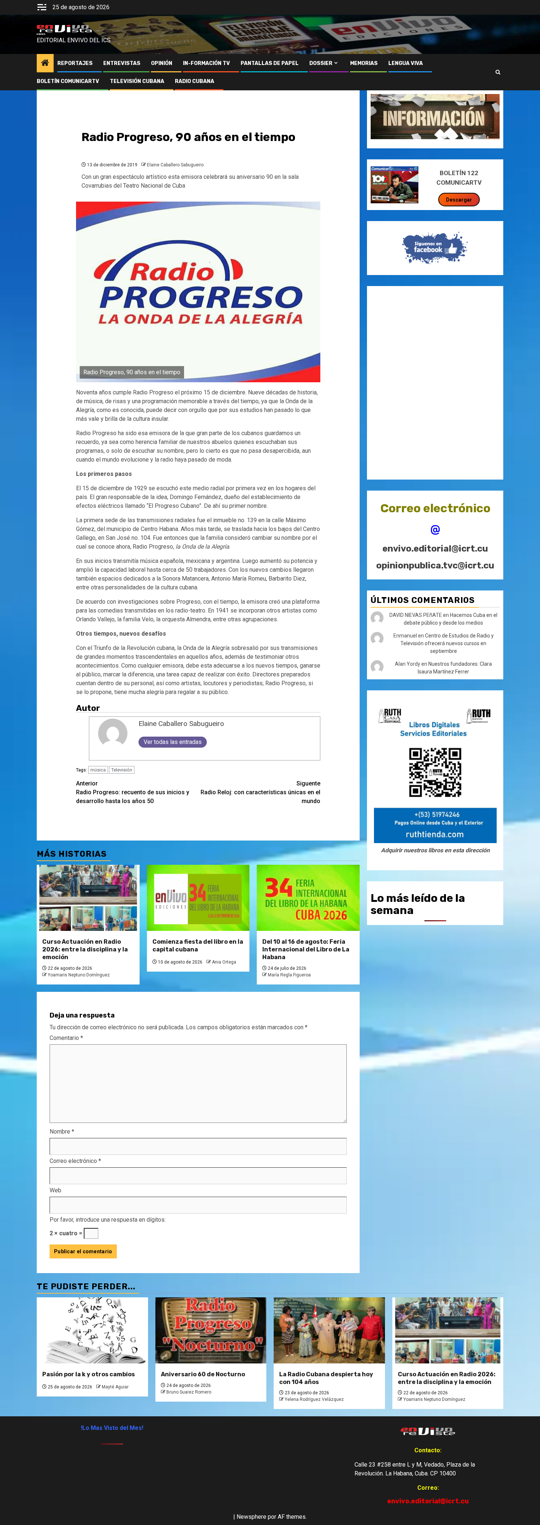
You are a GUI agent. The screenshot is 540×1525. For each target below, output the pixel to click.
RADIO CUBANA (194, 81)
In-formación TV (206, 63)
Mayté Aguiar (115, 1387)
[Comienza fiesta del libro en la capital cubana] (198, 898)
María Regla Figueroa (289, 974)
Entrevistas (121, 63)
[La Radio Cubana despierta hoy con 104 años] (329, 1330)
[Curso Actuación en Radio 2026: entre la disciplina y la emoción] (88, 898)
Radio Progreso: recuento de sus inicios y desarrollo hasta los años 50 (132, 792)
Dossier (320, 63)
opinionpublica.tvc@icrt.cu (435, 565)
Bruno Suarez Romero (188, 1392)
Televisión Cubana (137, 81)
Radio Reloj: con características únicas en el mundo (260, 792)
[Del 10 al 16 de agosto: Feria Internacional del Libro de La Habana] (308, 898)
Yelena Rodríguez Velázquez (314, 1399)
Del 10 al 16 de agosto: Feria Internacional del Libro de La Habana (305, 949)
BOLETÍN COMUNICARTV (68, 81)
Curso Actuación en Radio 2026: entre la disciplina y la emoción (85, 949)
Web (55, 1190)
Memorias (364, 63)
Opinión (161, 63)
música (98, 770)
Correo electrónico (75, 1160)
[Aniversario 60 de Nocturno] (211, 1330)
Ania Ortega (224, 962)
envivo (41, 34)
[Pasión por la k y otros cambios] (92, 1330)
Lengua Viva (405, 63)
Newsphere (251, 1516)
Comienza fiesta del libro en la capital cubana (197, 945)
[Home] (45, 63)
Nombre (62, 1131)
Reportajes (75, 63)
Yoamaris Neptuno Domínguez (79, 974)
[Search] (498, 72)
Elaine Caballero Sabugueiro (175, 164)
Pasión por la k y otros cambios (88, 1374)
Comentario (66, 1037)
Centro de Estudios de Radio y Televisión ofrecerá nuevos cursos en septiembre (447, 643)
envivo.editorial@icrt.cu (435, 548)
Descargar (459, 200)
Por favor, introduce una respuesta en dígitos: (108, 1219)
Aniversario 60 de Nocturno (203, 1374)
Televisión (121, 770)
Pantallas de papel (270, 63)
